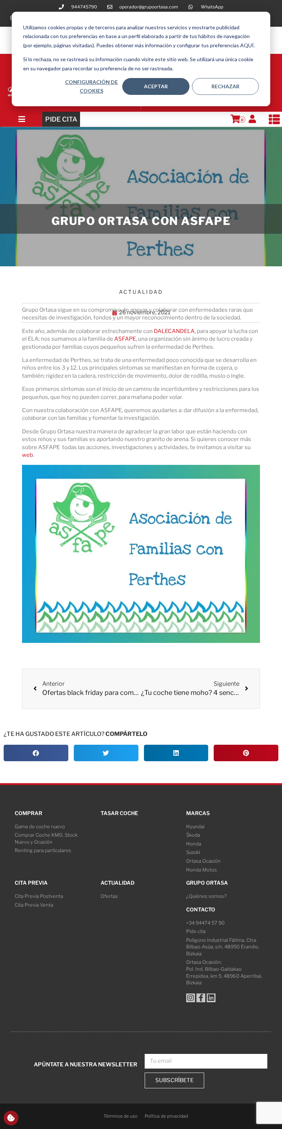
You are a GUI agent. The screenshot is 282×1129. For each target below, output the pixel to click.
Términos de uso (120, 1116)
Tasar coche (119, 813)
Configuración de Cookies (91, 86)
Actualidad (141, 292)
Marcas (198, 813)
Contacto (200, 909)
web (27, 455)
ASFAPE (125, 339)
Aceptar (156, 86)
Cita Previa (31, 883)
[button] (36, 753)
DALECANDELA (174, 331)
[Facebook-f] (200, 997)
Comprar (28, 813)
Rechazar (225, 86)
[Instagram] (190, 997)
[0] (235, 119)
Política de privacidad (166, 1116)
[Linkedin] (211, 997)
